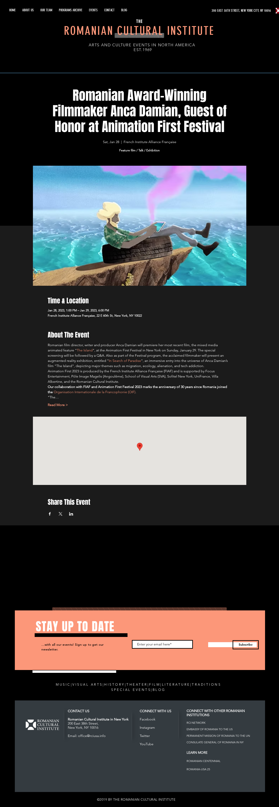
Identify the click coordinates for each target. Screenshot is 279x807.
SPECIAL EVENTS (131, 690)
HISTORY (114, 684)
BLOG (159, 690)
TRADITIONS (206, 684)
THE (139, 21)
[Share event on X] (60, 514)
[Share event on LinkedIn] (71, 514)
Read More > (58, 405)
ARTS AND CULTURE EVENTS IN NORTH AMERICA (142, 45)
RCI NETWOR (195, 722)
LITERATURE (176, 684)
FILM (154, 684)
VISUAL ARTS (87, 684)
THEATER (137, 684)
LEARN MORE (197, 752)
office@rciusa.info (92, 736)
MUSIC (63, 684)
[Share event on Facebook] (50, 514)
